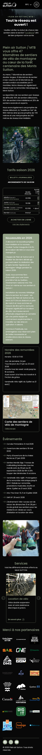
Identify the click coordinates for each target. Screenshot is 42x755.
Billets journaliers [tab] (21, 177)
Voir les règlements (21, 224)
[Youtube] (16, 742)
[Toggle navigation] (36, 4)
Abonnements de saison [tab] (21, 182)
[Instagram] (11, 742)
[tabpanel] (21, 201)
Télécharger (10, 428)
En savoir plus (14, 619)
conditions (29, 32)
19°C (27, 4)
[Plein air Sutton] (9, 4)
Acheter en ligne (21, 219)
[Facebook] (5, 742)
